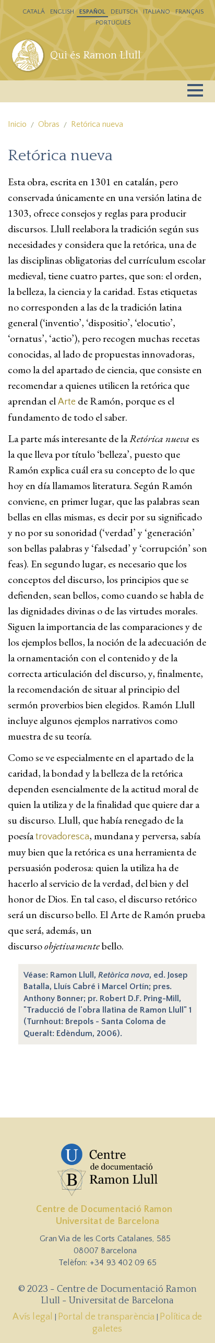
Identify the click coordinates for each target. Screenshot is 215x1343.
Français (189, 11)
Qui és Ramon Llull (95, 55)
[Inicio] (29, 55)
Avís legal (33, 1317)
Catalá (33, 11)
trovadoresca (62, 836)
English (62, 11)
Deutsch (124, 11)
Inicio (17, 124)
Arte (67, 402)
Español (92, 11)
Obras (48, 124)
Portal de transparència (106, 1317)
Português (112, 22)
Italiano (156, 11)
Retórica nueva (97, 124)
